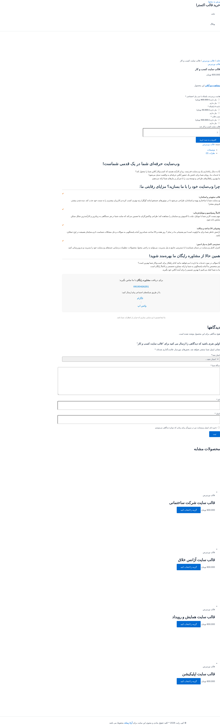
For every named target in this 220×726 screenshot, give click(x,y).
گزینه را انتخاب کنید (189, 510)
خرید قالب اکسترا (208, 5)
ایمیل (217, 413)
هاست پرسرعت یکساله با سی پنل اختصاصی (202, 96)
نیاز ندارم (213, 103)
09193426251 (141, 286)
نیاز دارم (206, 100)
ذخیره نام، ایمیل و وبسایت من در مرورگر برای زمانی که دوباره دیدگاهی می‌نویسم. (186, 428)
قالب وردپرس (208, 60)
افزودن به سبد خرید (208, 139)
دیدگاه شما (215, 365)
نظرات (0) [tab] (210, 153)
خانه (213, 14)
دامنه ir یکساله (214, 106)
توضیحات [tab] (211, 150)
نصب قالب (215, 116)
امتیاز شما (215, 355)
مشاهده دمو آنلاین (212, 85)
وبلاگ (212, 24)
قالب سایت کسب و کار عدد (209, 127)
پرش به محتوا (214, 1)
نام (218, 399)
